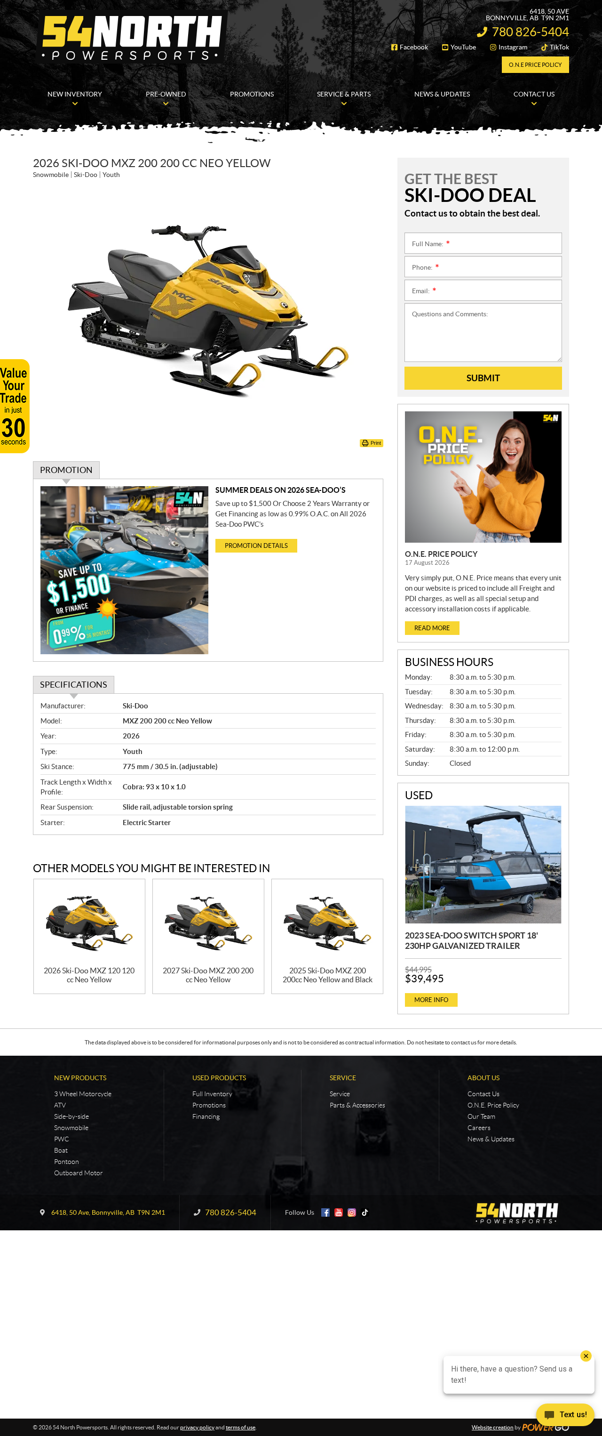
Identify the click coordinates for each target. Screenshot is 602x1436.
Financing (206, 1116)
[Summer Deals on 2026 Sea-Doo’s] (124, 570)
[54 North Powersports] (131, 36)
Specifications (73, 685)
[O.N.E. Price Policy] (483, 477)
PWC (61, 1139)
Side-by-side (71, 1116)
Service (343, 1078)
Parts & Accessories (357, 1105)
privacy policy (197, 1427)
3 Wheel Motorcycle (82, 1094)
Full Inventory (212, 1094)
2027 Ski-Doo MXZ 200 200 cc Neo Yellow (208, 975)
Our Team (481, 1116)
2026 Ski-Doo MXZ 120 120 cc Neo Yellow (89, 975)
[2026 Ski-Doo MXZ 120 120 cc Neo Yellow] (89, 922)
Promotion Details (256, 545)
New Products (80, 1078)
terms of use (240, 1427)
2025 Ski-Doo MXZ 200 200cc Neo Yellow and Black (327, 975)
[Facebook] (325, 1212)
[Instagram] (352, 1212)
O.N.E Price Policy (535, 65)
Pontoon (66, 1161)
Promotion (66, 470)
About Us (483, 1078)
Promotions (209, 1105)
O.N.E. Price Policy (441, 554)
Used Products (219, 1078)
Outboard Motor (78, 1173)
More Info (431, 999)
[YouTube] (338, 1212)
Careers (479, 1127)
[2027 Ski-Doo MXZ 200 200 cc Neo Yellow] (208, 922)
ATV (60, 1105)
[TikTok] (365, 1212)
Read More (432, 628)
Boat (61, 1150)
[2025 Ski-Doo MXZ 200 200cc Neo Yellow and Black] (327, 922)
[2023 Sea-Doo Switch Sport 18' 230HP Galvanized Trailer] (483, 864)
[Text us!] (565, 1417)
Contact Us (483, 1094)
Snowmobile (71, 1127)
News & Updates (491, 1139)
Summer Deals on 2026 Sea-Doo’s (280, 490)
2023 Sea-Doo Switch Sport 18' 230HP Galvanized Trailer (471, 941)
